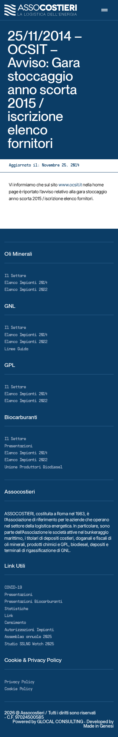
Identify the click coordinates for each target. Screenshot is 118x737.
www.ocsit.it (70, 184)
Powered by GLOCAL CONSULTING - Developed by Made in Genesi (63, 724)
